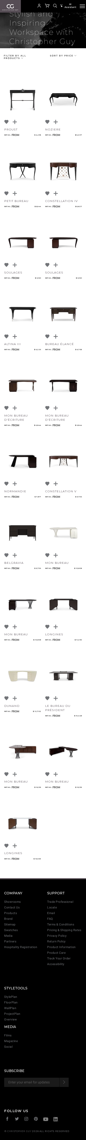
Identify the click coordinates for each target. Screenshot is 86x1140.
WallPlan (10, 1008)
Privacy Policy (57, 936)
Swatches (11, 930)
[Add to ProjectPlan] (15, 122)
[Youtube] (45, 1120)
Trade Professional (60, 902)
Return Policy (56, 941)
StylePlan (10, 997)
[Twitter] (17, 1119)
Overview (10, 1019)
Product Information (61, 947)
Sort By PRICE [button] (62, 55)
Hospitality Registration (20, 947)
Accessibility (55, 964)
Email (51, 913)
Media (8, 936)
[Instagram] (26, 1119)
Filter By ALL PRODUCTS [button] (15, 56)
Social (8, 1047)
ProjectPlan (12, 1014)
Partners (10, 941)
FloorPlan (11, 1002)
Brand (8, 919)
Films (8, 1035)
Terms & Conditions (60, 924)
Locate (52, 907)
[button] (32, 6)
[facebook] (7, 1119)
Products (10, 913)
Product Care (56, 953)
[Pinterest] (36, 1119)
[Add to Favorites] (6, 122)
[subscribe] (64, 1082)
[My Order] (47, 6)
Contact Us (12, 907)
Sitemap (10, 924)
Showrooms (12, 902)
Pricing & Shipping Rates (64, 930)
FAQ (50, 919)
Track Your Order (59, 958)
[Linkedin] (55, 1120)
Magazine (11, 1041)
